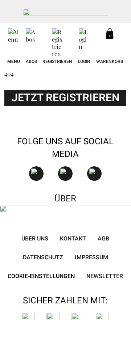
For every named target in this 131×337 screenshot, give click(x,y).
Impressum (91, 257)
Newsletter (104, 276)
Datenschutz (43, 257)
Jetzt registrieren (65, 98)
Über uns (34, 238)
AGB (103, 238)
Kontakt (73, 238)
